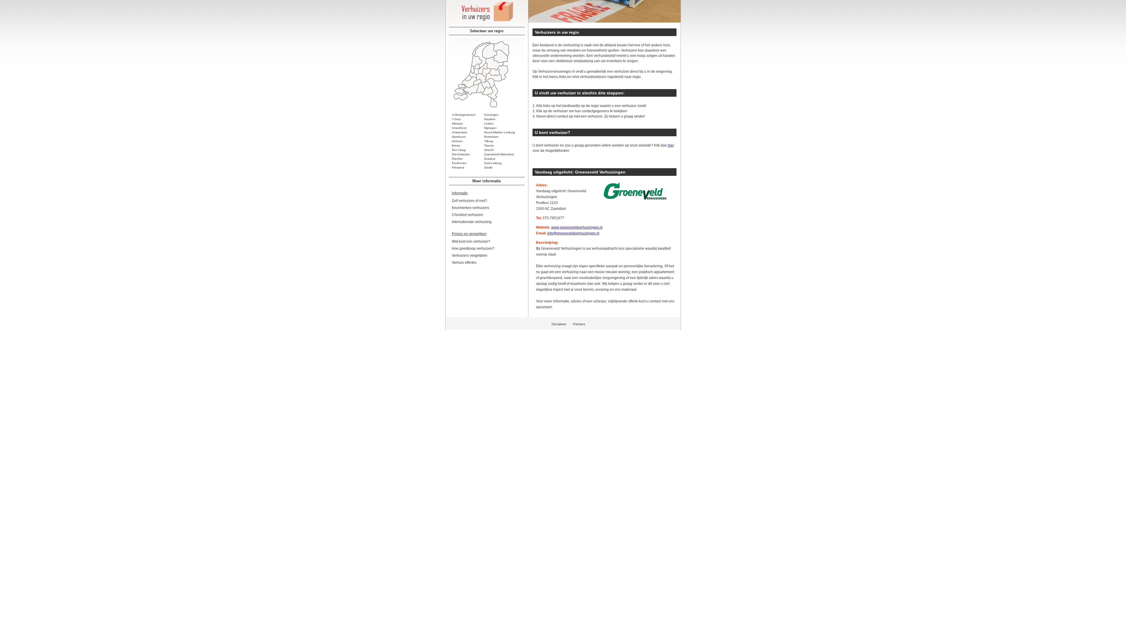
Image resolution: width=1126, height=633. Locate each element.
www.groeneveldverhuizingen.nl (577, 227)
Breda (456, 145)
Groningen (491, 114)
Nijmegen (490, 128)
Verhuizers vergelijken (469, 255)
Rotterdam (491, 136)
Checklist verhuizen (467, 215)
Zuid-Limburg (493, 163)
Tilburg (488, 141)
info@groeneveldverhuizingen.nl (573, 233)
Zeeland (489, 158)
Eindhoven (459, 163)
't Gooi (456, 119)
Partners (579, 324)
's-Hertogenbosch (464, 114)
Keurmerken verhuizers (470, 208)
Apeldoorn (459, 136)
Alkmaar (457, 123)
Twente (489, 145)
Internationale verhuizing (471, 222)
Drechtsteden (461, 154)
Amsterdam (459, 132)
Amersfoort (459, 128)
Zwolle (488, 167)
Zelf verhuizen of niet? (469, 201)
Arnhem (457, 141)
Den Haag (459, 150)
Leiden (489, 123)
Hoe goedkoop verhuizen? (473, 248)
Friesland (458, 167)
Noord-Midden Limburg (499, 132)
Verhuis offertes (464, 263)
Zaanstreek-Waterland (499, 154)
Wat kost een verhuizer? (471, 241)
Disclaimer (559, 324)
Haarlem (489, 119)
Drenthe (457, 158)
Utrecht (489, 150)
